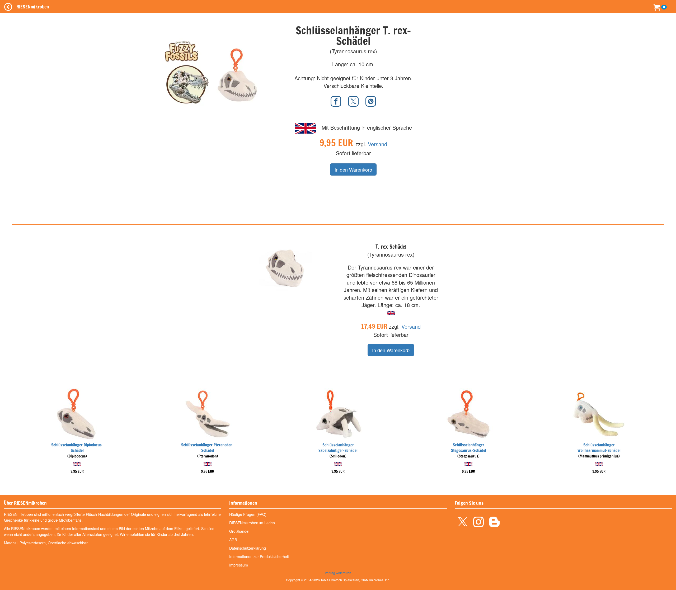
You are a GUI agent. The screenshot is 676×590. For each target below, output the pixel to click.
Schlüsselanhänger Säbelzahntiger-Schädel (338, 447)
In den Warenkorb (353, 169)
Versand (377, 144)
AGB (233, 539)
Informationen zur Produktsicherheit (259, 556)
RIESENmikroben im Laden (252, 522)
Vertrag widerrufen (338, 572)
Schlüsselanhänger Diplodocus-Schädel (77, 447)
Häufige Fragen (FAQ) (247, 514)
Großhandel (239, 531)
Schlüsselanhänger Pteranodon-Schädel (207, 447)
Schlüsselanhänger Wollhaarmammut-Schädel (599, 447)
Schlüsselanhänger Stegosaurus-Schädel (468, 447)
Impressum (238, 565)
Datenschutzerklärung (247, 548)
